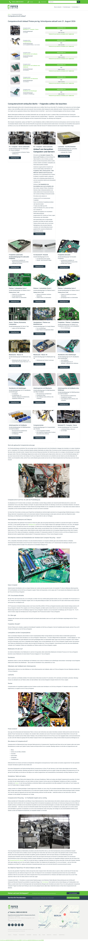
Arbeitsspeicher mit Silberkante (30, 78)
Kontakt (31, 1)
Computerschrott (26, 28)
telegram (14, 940)
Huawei (16, 783)
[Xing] (22, 925)
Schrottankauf (45, 882)
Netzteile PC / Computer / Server (30, 29)
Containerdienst (75, 7)
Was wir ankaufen (57, 7)
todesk (17, 940)
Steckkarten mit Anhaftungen (30, 91)
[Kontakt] (28, 2)
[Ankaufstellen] (39, 2)
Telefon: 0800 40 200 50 (17, 1)
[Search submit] (78, 2)
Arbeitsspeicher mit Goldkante (30, 54)
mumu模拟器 (6, 940)
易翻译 (20, 940)
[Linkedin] (19, 925)
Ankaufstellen (43, 1)
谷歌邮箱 (11, 940)
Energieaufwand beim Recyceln (17, 860)
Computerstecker (27, 41)
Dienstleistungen (66, 7)
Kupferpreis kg (32, 524)
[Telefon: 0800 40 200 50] (10, 2)
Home (9, 14)
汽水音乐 (2, 940)
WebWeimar (23, 931)
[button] (62, 921)
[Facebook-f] (12, 925)
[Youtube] (15, 925)
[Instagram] (9, 925)
